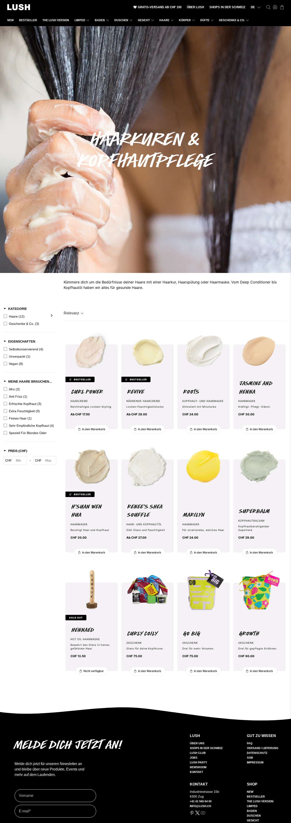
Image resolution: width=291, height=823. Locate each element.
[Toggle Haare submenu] (52, 316)
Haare (164, 20)
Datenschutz (257, 753)
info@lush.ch (200, 806)
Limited (80, 20)
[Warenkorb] (282, 7)
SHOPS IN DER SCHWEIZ (227, 7)
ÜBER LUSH (195, 7)
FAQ (249, 743)
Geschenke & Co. (232, 20)
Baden (100, 20)
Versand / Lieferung (262, 748)
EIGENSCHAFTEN (21, 341)
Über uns (197, 743)
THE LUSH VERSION (56, 20)
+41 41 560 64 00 (201, 801)
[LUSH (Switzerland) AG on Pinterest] (192, 814)
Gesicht (144, 20)
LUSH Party (198, 762)
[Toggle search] (268, 7)
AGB (250, 757)
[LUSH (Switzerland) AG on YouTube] (203, 814)
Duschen (121, 20)
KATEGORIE (17, 309)
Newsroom (198, 767)
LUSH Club (198, 753)
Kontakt (196, 772)
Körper (185, 20)
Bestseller (28, 20)
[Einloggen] (275, 7)
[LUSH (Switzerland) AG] (18, 7)
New (10, 20)
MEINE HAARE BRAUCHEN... (29, 381)
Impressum (255, 762)
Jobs (193, 757)
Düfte (204, 20)
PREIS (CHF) (17, 451)
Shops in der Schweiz (206, 748)
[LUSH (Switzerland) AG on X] (197, 814)
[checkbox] (29, 316)
